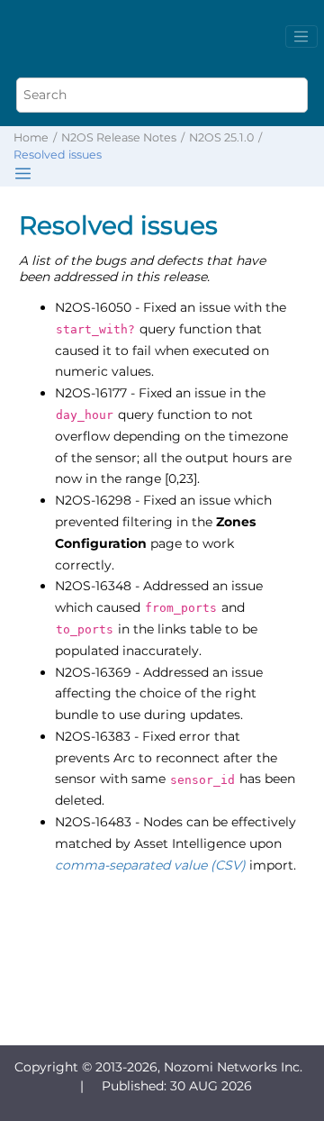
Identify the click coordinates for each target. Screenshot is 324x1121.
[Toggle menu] (301, 37)
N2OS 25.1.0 (221, 137)
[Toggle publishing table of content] (23, 173)
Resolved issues (58, 154)
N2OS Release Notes (118, 137)
